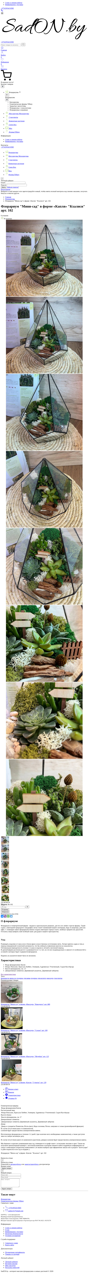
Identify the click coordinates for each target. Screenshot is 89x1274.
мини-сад (13, 978)
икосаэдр (50, 978)
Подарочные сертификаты (15, 1252)
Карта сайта (9, 1245)
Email (3, 183)
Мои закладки (10, 1266)
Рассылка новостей (12, 1267)
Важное (11, 1092)
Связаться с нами (11, 1243)
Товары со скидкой (12, 1254)
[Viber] (5, 916)
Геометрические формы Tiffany (12, 1201)
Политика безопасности (14, 1234)
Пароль (3, 185)
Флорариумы (10, 199)
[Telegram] (11, 916)
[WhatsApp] (8, 916)
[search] (23, 44)
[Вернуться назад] (7, 95)
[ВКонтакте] (2, 916)
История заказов (11, 1264)
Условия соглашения (12, 1236)
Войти (4, 187)
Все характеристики (8, 974)
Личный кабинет (11, 1262)
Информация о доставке (14, 5)
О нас (7, 1230)
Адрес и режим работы (13, 3)
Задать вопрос (6, 1168)
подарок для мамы (23, 978)
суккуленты (58, 978)
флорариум (5, 978)
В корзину (5, 909)
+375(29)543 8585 (7, 8)
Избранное (5, 912)
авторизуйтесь (15, 1164)
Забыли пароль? (13, 187)
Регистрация (5, 189)
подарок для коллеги (38, 978)
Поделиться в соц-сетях (9, 914)
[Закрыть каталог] (2, 86)
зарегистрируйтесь (32, 1164)
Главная (8, 197)
